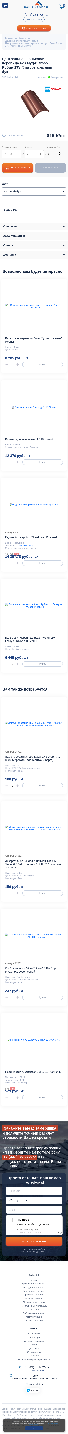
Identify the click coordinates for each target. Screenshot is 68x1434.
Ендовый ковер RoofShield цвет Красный (31, 537)
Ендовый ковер (25, 545)
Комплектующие (34, 1317)
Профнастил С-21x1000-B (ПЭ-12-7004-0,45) (33, 1071)
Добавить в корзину (20, 168)
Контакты (34, 1356)
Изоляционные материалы (34, 1306)
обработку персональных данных (33, 1250)
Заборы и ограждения (34, 1313)
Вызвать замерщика (34, 1241)
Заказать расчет (50, 168)
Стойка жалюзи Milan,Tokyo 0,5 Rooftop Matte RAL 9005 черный (30, 970)
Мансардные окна (34, 1298)
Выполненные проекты (34, 1341)
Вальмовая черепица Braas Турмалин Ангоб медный (33, 340)
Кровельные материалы (34, 1283)
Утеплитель (34, 1309)
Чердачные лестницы (34, 1302)
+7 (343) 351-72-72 (34, 14)
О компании (34, 1333)
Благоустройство (34, 1320)
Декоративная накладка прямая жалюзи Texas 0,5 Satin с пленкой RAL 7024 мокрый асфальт (33, 864)
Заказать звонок (34, 19)
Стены (34, 1280)
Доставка (34, 1348)
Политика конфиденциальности (34, 1359)
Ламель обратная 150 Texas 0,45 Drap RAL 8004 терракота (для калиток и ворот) (32, 758)
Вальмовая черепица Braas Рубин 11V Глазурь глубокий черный (30, 639)
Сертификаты (34, 1352)
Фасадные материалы (34, 1287)
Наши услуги (34, 1337)
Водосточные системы (34, 1291)
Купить (42, 364)
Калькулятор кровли (36, 28)
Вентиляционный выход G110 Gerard (29, 439)
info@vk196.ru (36, 1384)
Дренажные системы (34, 1294)
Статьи (34, 1344)
